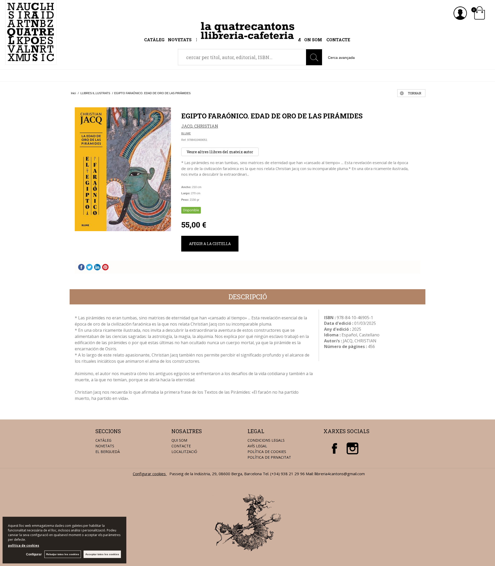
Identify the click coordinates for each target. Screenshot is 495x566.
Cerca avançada (341, 57)
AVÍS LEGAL (257, 445)
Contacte (338, 39)
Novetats (180, 39)
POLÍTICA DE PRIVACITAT (269, 457)
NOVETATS (104, 445)
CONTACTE (181, 445)
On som (313, 39)
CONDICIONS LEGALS (266, 440)
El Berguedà (107, 451)
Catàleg (154, 39)
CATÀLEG (103, 440)
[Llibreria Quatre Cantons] (31, 61)
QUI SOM (179, 440)
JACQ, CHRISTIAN (199, 126)
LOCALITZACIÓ (184, 451)
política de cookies (23, 545)
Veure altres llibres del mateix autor (220, 151)
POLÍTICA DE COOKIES (267, 451)
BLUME (186, 133)
